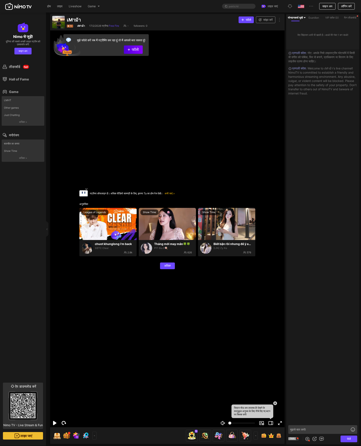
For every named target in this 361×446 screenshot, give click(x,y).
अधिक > (23, 121)
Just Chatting (12, 115)
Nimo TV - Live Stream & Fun (23, 405)
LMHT (7, 100)
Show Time (10, 150)
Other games (11, 107)
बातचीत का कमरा (11, 143)
